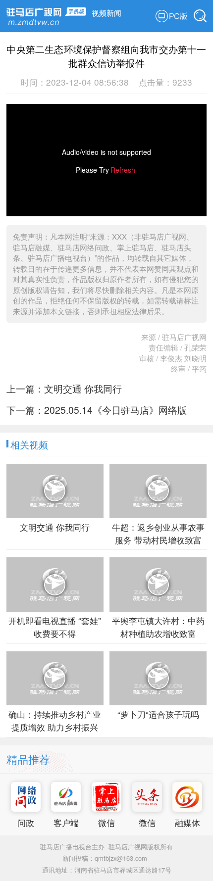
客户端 (66, 822)
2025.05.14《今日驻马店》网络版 (115, 409)
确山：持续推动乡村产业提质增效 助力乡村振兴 (54, 720)
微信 (106, 822)
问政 (25, 822)
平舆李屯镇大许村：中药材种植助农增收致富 (158, 626)
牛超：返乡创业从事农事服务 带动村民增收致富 (158, 533)
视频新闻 (106, 12)
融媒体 (187, 822)
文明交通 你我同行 (83, 388)
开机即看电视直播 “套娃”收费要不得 (54, 626)
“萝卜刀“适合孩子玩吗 (158, 714)
